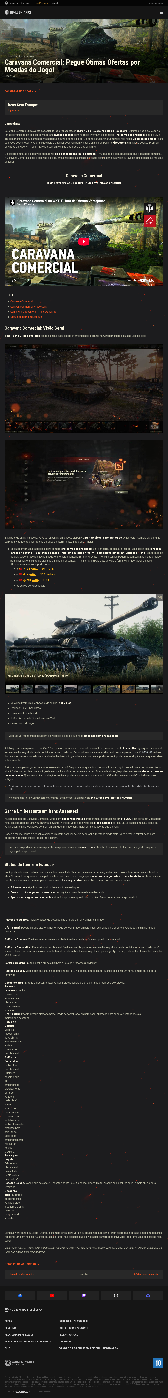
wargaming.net (19, 1363)
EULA (7, 1348)
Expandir (12, 110)
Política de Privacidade (73, 1321)
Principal (9, 56)
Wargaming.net (22, 1391)
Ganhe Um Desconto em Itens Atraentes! (33, 311)
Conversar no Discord (19, 91)
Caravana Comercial (21, 301)
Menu (161, 12)
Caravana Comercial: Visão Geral (28, 306)
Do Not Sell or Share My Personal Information (88, 1348)
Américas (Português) (24, 1309)
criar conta (158, 3)
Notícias (19, 56)
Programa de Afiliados (19, 1334)
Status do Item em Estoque (26, 316)
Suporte (10, 1321)
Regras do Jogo (68, 1334)
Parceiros (11, 1328)
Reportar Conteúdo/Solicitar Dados (28, 1341)
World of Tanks (18, 12)
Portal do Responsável (73, 1328)
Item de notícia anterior (22, 1274)
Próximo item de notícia (145, 1274)
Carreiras (65, 1341)
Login (147, 3)
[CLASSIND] (158, 1363)
